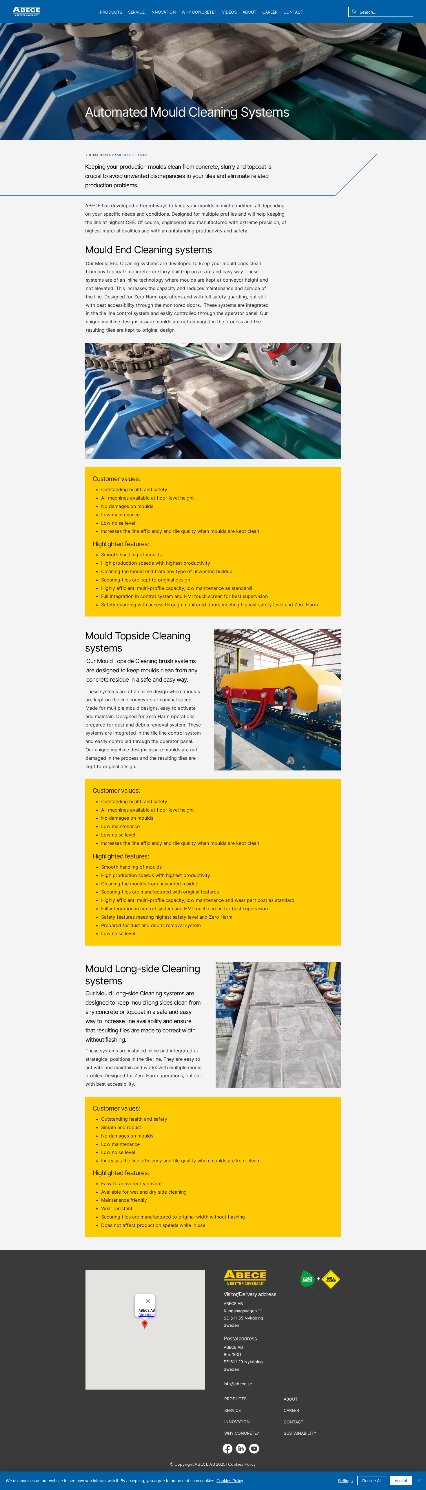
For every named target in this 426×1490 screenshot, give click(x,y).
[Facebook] (227, 1449)
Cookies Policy (242, 1464)
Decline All (371, 1480)
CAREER (291, 1410)
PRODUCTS (235, 1398)
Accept (401, 1480)
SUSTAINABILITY (300, 1433)
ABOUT (291, 1399)
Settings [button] (345, 1480)
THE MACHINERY (99, 155)
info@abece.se (238, 1383)
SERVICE (232, 1410)
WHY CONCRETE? (241, 1433)
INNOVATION (237, 1421)
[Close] (419, 1480)
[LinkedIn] (241, 1449)
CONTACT (293, 1421)
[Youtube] (254, 1449)
